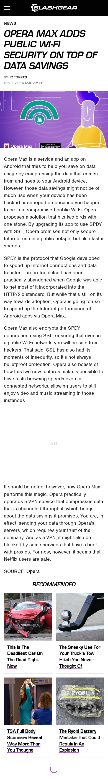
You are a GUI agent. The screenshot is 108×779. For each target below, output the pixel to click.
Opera (33, 571)
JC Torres (18, 77)
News (10, 23)
